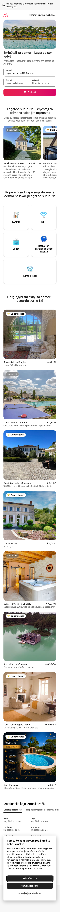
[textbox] (17, 83)
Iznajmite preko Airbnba (42, 15)
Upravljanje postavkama (30, 893)
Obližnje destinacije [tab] (12, 809)
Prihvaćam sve (30, 878)
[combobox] (30, 73)
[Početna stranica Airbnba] (5, 15)
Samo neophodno (29, 886)
